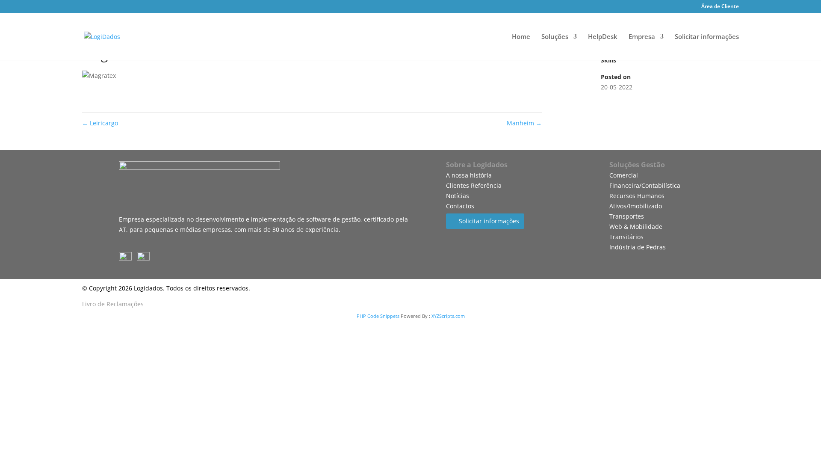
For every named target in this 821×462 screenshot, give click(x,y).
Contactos (460, 206)
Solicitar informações (707, 37)
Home (521, 37)
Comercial (623, 175)
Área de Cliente (720, 7)
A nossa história (469, 175)
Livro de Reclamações (113, 304)
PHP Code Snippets (378, 316)
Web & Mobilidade (635, 226)
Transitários (626, 237)
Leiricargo (100, 123)
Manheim (524, 123)
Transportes (626, 216)
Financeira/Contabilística (644, 185)
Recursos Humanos (636, 196)
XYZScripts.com (448, 316)
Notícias (457, 196)
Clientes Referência (474, 185)
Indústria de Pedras (637, 247)
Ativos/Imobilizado (635, 206)
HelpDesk (602, 37)
